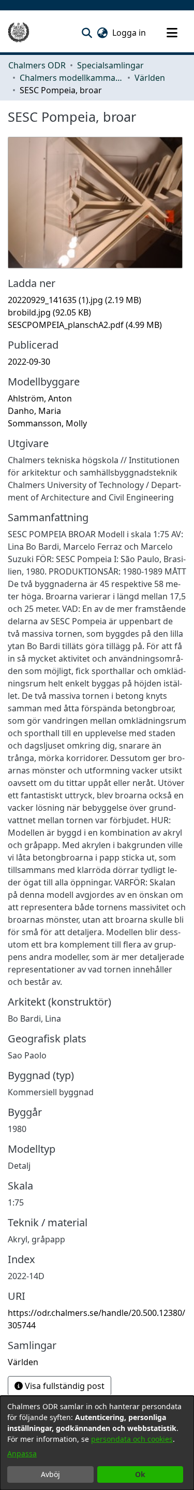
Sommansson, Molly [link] (47, 423)
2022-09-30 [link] (29, 361)
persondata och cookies (132, 1439)
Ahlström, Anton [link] (40, 398)
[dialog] (97, 1443)
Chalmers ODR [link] (37, 65)
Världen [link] (150, 77)
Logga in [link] (129, 32)
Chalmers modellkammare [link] (71, 77)
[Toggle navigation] (171, 32)
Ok (140, 1474)
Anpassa (22, 1453)
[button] (86, 32)
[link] (74, 300)
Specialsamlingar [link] (110, 65)
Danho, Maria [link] (34, 411)
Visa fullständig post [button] (64, 1386)
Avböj (50, 1474)
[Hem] (18, 32)
